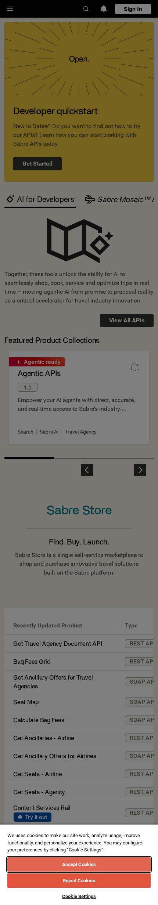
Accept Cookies (79, 864)
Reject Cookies (79, 880)
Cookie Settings (79, 896)
